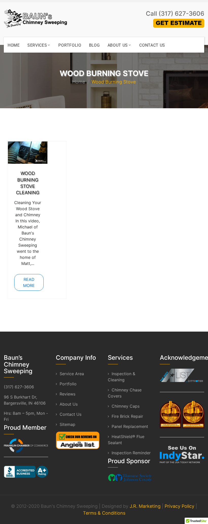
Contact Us (152, 45)
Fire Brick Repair (127, 416)
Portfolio (69, 45)
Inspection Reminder (131, 452)
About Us (118, 45)
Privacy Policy (179, 506)
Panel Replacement (130, 426)
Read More (29, 282)
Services (37, 45)
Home (14, 45)
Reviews (67, 393)
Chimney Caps (126, 406)
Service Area (72, 373)
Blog (94, 45)
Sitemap (67, 424)
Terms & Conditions (104, 513)
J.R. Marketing (145, 506)
